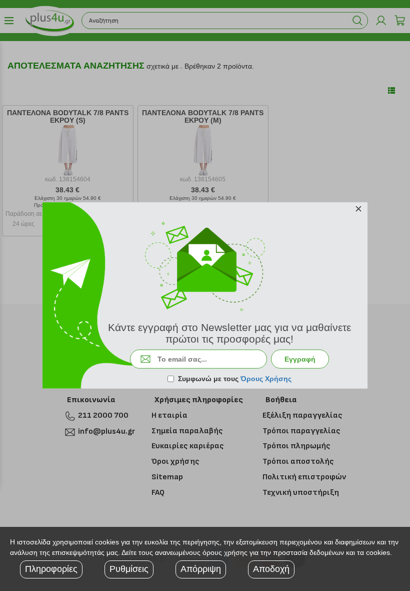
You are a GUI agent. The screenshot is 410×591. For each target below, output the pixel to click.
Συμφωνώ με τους (235, 379)
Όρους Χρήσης (266, 379)
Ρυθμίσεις (129, 569)
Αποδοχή (271, 569)
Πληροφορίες (51, 569)
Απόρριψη (200, 569)
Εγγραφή (300, 359)
